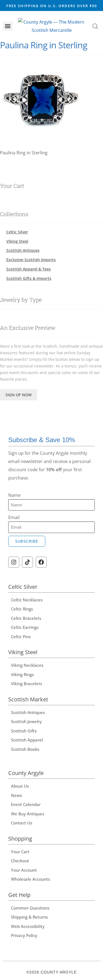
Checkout (20, 860)
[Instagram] (13, 562)
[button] (8, 26)
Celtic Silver (17, 232)
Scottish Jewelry (26, 721)
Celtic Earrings (24, 627)
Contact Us (21, 822)
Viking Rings (22, 674)
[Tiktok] (27, 562)
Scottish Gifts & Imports (28, 278)
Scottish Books (25, 749)
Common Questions (30, 908)
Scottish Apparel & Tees (28, 269)
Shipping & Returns (29, 917)
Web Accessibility (27, 926)
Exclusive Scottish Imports (31, 259)
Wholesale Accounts (30, 879)
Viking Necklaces (27, 665)
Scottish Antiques (23, 250)
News (16, 795)
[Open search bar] (95, 26)
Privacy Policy (24, 935)
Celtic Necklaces (27, 600)
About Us (20, 786)
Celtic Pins (21, 636)
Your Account (24, 870)
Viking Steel (17, 241)
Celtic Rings (22, 609)
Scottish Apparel (27, 740)
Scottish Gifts (24, 730)
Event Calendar (26, 804)
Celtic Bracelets (26, 618)
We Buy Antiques (27, 813)
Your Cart (20, 851)
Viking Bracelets (26, 683)
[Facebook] (41, 562)
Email (14, 517)
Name (14, 495)
